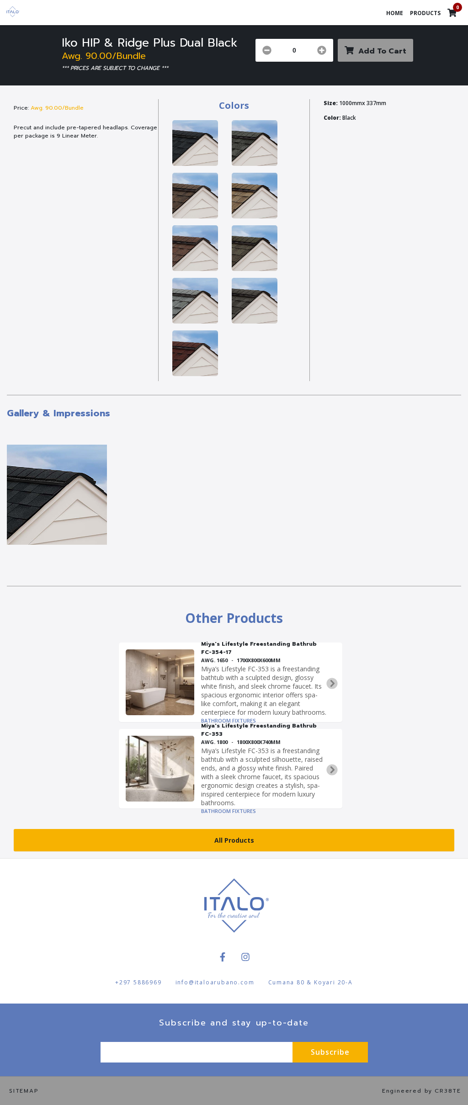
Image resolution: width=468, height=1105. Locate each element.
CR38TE (448, 1091)
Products (425, 13)
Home (394, 13)
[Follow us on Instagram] (245, 957)
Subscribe (330, 1052)
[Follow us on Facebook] (222, 957)
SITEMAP (24, 1091)
